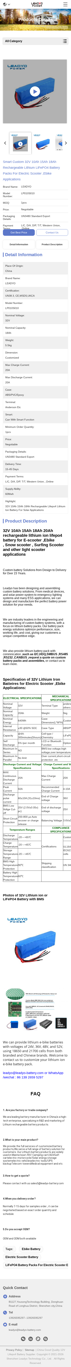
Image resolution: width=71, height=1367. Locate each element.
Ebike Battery (31, 1249)
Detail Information (19, 244)
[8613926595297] (38, 1339)
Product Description (52, 244)
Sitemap (29, 1349)
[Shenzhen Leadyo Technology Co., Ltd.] (36, 4)
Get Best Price (19, 232)
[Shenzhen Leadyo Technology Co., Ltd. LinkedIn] (30, 1339)
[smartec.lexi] (45, 1339)
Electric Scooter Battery (21, 1257)
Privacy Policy (14, 1349)
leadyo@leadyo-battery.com (25, 1329)
